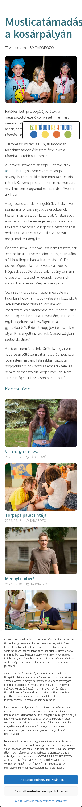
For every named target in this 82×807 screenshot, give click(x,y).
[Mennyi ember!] (41, 529)
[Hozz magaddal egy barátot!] (41, 593)
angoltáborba (15, 171)
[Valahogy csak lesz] (41, 402)
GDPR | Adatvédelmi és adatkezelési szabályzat (41, 800)
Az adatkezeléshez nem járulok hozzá (41, 791)
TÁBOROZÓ (44, 48)
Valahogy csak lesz (22, 451)
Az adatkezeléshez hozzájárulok (41, 780)
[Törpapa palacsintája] (41, 466)
